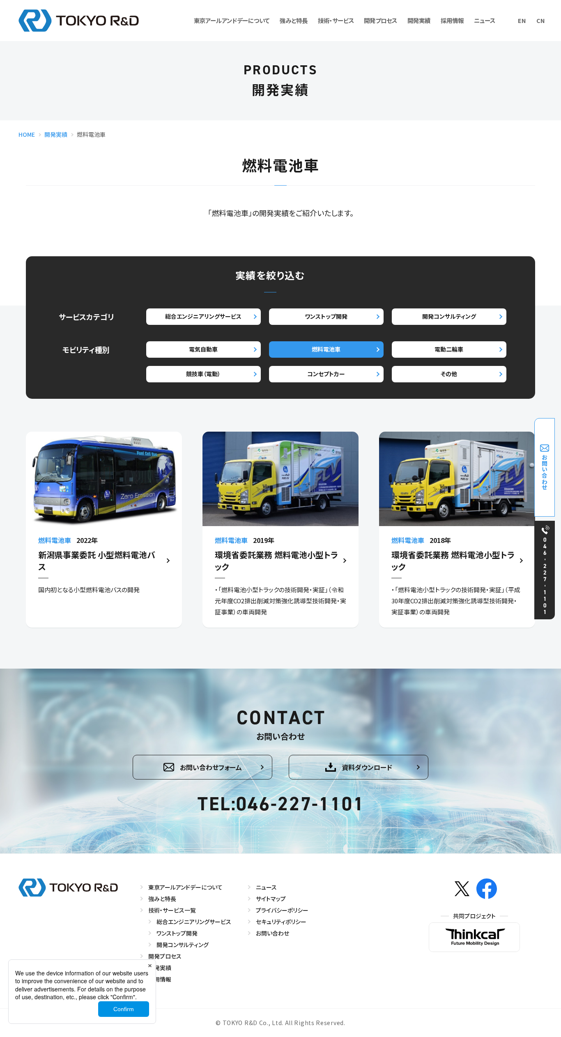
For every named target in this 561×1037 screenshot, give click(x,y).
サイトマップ (271, 898)
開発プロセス (380, 20)
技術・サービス (336, 20)
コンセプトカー (326, 374)
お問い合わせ (272, 933)
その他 (449, 374)
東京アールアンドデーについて (231, 20)
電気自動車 (203, 349)
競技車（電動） (203, 374)
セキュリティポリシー (281, 921)
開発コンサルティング (449, 316)
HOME (26, 134)
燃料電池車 (326, 349)
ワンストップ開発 (326, 316)
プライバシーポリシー (282, 910)
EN (522, 20)
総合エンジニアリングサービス (203, 316)
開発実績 (418, 20)
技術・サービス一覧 (172, 910)
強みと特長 (294, 20)
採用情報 (452, 20)
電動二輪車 (449, 349)
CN (540, 20)
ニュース (484, 20)
